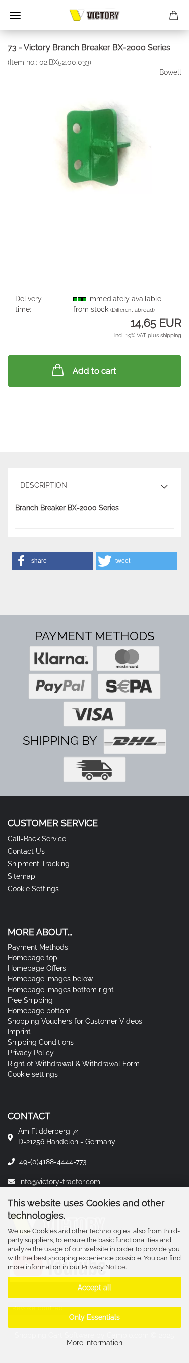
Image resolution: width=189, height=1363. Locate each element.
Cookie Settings (33, 889)
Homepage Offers (37, 968)
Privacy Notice (103, 1267)
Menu (15, 15)
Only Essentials (94, 1317)
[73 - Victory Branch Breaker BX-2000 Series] (94, 142)
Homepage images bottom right (61, 990)
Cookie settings (33, 1074)
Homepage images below (50, 979)
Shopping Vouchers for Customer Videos (75, 1021)
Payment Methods (38, 947)
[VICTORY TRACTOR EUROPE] (94, 15)
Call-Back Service (37, 839)
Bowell (170, 72)
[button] (52, 561)
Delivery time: (28, 304)
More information (94, 1343)
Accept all (94, 1287)
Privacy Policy (31, 1053)
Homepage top (32, 958)
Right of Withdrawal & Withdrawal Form (74, 1063)
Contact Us (26, 851)
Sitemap (21, 876)
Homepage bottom (39, 1011)
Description (43, 485)
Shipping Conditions (41, 1042)
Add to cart (94, 371)
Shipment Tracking (39, 864)
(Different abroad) (132, 310)
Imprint (19, 1032)
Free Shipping (30, 1000)
